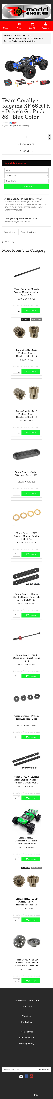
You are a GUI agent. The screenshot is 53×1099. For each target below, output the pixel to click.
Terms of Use (26, 1032)
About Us (26, 1016)
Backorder (27, 144)
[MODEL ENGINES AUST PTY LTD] (26, 10)
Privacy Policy (26, 1038)
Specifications (28, 232)
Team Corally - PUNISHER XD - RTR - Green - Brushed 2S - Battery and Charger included (26, 844)
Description (10, 232)
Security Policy (26, 1043)
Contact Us (26, 1022)
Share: (6, 123)
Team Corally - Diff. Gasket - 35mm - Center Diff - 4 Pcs (26, 536)
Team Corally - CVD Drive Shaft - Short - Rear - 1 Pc (26, 658)
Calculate (27, 186)
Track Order (26, 1006)
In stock (32, 310)
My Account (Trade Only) (27, 1000)
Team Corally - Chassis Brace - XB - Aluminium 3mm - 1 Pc (26, 292)
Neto (36, 1095)
